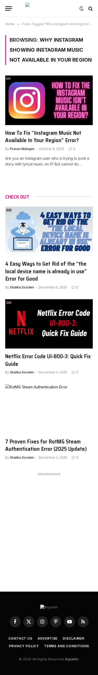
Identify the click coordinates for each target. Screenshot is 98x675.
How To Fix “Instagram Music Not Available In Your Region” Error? (43, 136)
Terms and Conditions (66, 646)
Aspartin (71, 659)
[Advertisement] (49, 527)
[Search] (90, 8)
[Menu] (8, 8)
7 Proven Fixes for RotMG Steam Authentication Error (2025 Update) (46, 445)
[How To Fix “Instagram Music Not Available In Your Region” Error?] (49, 100)
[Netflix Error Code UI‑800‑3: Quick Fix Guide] (49, 324)
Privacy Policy (24, 646)
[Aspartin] (49, 8)
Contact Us (20, 638)
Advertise (48, 638)
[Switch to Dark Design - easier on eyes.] (81, 8)
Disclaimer (73, 638)
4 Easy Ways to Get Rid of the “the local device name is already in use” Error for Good (46, 271)
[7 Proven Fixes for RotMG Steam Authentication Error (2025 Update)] (49, 408)
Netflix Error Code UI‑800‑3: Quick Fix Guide (48, 360)
